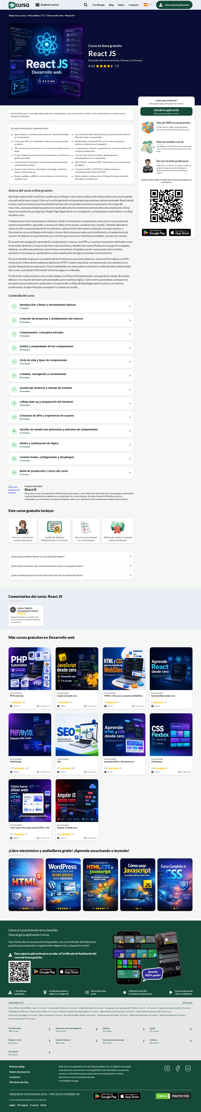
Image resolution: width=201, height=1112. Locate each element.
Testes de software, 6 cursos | (172, 1015)
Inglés (12, 1105)
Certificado (99, 4)
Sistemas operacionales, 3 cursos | (113, 1015)
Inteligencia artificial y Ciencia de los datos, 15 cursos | (33, 1011)
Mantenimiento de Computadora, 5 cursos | (79, 1011)
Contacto (133, 4)
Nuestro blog (16, 1066)
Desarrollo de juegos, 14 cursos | (23, 1015)
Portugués (22, 1105)
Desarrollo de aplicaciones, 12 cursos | (153, 1011)
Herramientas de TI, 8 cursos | (22, 1018)
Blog (111, 4)
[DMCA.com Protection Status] (173, 1096)
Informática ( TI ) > (37, 15)
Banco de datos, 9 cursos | (51, 1015)
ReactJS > (70, 15)
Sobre (121, 4)
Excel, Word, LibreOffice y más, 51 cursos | (28, 1008)
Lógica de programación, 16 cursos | (174, 1008)
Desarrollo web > (56, 15)
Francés (34, 1105)
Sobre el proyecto (19, 1071)
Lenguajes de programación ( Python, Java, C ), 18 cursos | (131, 1008)
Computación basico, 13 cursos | (63, 1008)
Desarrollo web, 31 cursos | (91, 1008)
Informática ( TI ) (100, 1002)
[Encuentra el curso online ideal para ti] (85, 5)
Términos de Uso (19, 1082)
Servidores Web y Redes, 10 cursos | (80, 1015)
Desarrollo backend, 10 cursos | (143, 1015)
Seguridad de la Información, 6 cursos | (117, 1011)
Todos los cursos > (18, 15)
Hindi (43, 1105)
